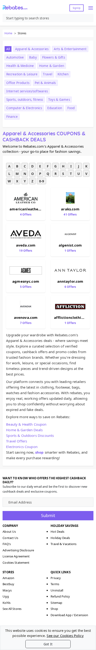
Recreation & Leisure (22, 74)
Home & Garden (51, 66)
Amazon (8, 578)
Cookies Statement (16, 562)
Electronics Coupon (22, 446)
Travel (47, 74)
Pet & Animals (45, 83)
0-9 (41, 181)
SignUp (76, 8)
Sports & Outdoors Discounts (30, 435)
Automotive (15, 57)
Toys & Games (59, 99)
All (8, 49)
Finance (12, 117)
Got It (48, 644)
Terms (55, 584)
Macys (7, 590)
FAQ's (7, 544)
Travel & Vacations (63, 544)
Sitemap (56, 603)
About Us (9, 531)
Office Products (17, 83)
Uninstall (57, 590)
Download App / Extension (69, 615)
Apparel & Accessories (31, 49)
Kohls (6, 603)
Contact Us (10, 538)
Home (8, 33)
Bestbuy (8, 584)
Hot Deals (57, 531)
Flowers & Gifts (53, 57)
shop (39, 452)
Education (54, 108)
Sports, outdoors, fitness (24, 99)
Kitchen (63, 74)
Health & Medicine (20, 66)
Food (71, 108)
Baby (33, 57)
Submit (48, 515)
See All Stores (12, 609)
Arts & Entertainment (70, 49)
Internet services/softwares (27, 91)
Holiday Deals (60, 538)
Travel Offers (16, 441)
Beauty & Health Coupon (26, 424)
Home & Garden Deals (24, 430)
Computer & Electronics (24, 108)
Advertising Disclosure (18, 550)
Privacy (56, 578)
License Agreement (16, 556)
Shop (54, 609)
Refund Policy (60, 596)
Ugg (6, 596)
